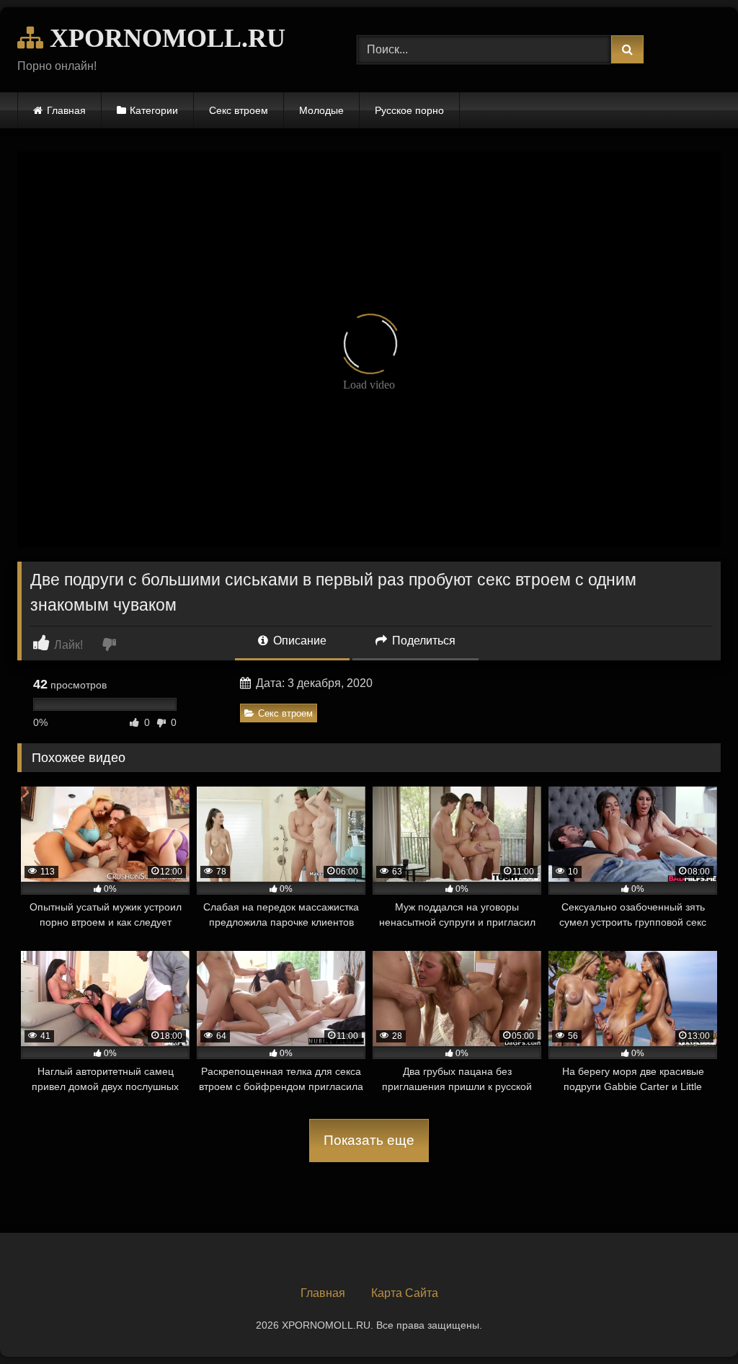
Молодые (321, 110)
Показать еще (369, 1140)
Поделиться (422, 640)
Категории (154, 110)
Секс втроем (238, 110)
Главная (66, 110)
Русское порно (409, 110)
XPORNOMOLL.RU (164, 38)
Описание (298, 640)
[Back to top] (693, 1321)
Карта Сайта (404, 1293)
